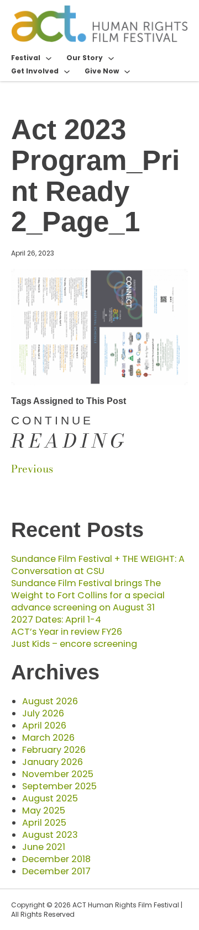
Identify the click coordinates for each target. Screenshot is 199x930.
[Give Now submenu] (127, 71)
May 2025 (43, 810)
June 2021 (43, 847)
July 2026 (43, 713)
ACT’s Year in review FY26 (66, 631)
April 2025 (44, 822)
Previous (32, 469)
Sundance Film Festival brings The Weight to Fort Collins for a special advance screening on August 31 (88, 595)
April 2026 (44, 725)
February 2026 (54, 749)
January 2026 (52, 762)
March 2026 (48, 737)
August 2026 (50, 701)
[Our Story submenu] (111, 58)
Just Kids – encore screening (74, 643)
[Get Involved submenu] (67, 71)
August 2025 (50, 798)
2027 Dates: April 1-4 (56, 619)
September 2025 (59, 786)
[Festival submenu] (48, 58)
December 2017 (56, 871)
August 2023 (50, 834)
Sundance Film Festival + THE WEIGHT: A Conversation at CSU (98, 564)
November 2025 (57, 774)
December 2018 (56, 859)
